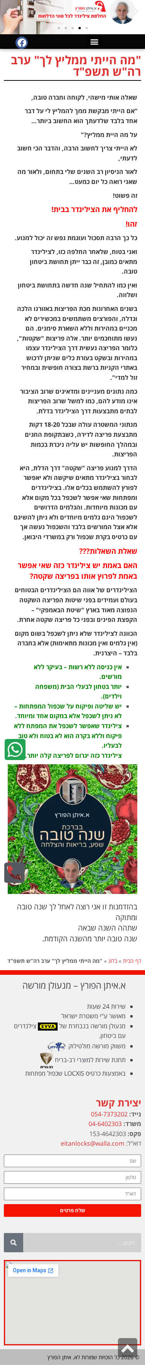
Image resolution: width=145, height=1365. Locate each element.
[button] (136, 11)
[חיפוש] (13, 1242)
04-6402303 (105, 1123)
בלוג (112, 960)
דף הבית (132, 960)
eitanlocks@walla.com (93, 1143)
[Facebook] (21, 43)
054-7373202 (109, 1114)
